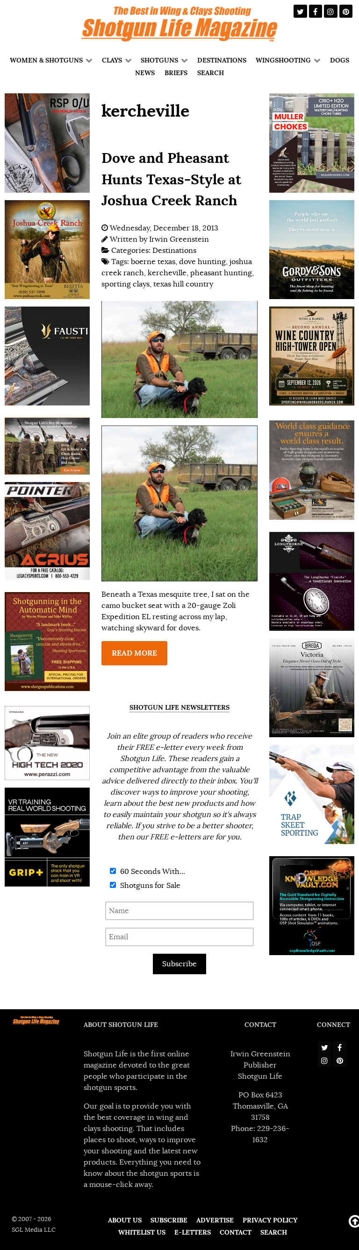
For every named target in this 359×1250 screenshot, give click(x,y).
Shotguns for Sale (149, 885)
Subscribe (179, 964)
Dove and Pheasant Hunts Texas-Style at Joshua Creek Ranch (171, 178)
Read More (134, 653)
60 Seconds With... (151, 871)
